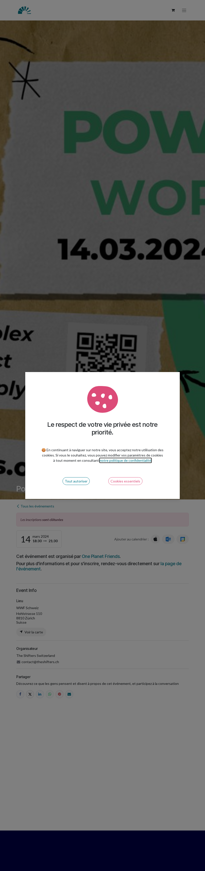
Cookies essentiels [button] (125, 481)
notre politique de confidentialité (125, 460)
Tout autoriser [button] (76, 481)
